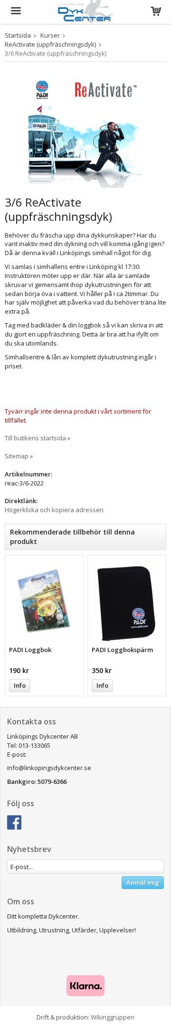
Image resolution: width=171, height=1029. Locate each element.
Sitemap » (19, 456)
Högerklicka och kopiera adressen (54, 509)
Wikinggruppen (112, 1017)
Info (20, 685)
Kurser (50, 35)
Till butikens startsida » (37, 438)
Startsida (18, 35)
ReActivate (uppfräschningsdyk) (50, 44)
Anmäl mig (142, 882)
